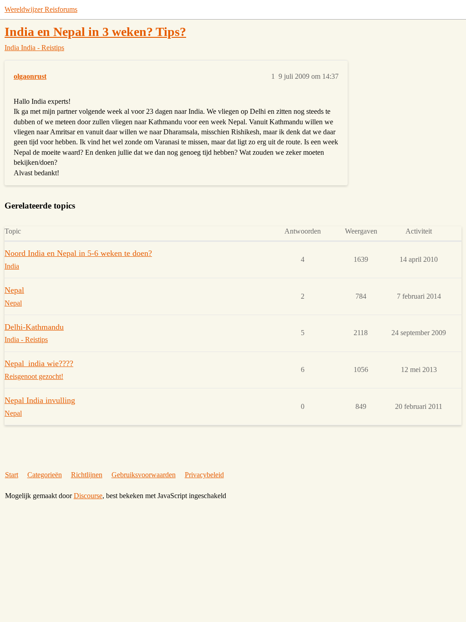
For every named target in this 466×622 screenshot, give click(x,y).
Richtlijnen (86, 475)
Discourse (88, 496)
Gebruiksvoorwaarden (143, 475)
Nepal (14, 290)
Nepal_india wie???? (39, 363)
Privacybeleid (204, 475)
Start (11, 475)
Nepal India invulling (40, 400)
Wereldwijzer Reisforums (41, 9)
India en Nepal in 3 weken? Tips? (95, 32)
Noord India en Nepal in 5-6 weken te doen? (78, 253)
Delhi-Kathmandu (34, 326)
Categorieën (44, 475)
